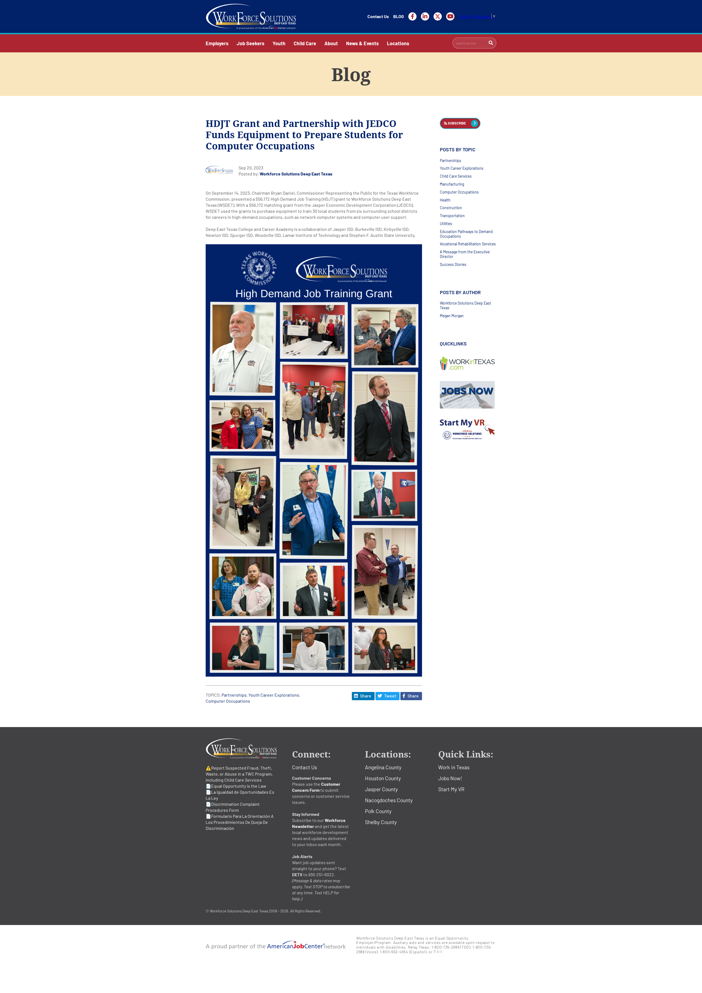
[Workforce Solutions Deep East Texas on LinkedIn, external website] (425, 16)
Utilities (446, 223)
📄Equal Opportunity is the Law (236, 785)
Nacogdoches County (389, 800)
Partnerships (234, 694)
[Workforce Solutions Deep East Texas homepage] (251, 16)
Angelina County (383, 767)
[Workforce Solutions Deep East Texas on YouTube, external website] (450, 16)
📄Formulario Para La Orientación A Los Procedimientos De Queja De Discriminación (240, 822)
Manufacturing (452, 184)
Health (445, 200)
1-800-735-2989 (446, 947)
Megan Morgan (452, 315)
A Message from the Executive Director (465, 254)
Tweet (389, 695)
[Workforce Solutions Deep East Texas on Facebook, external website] (412, 16)
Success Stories (453, 264)
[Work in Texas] (468, 363)
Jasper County (381, 789)
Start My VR (451, 789)
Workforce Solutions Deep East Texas (296, 173)
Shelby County (381, 822)
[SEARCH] (490, 43)
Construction (451, 207)
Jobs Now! (450, 778)
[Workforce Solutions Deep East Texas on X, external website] (438, 16)
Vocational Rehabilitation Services (468, 244)
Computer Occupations (228, 700)
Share (365, 695)
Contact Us (378, 16)
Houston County (383, 778)
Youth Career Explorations (273, 694)
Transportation (452, 215)
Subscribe (456, 123)
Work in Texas (453, 767)
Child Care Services (456, 176)
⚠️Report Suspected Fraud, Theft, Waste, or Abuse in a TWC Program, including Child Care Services (239, 773)
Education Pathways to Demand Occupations (466, 234)
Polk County (378, 811)
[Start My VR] (468, 429)
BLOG (398, 16)
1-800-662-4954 (394, 951)
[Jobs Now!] (468, 394)
